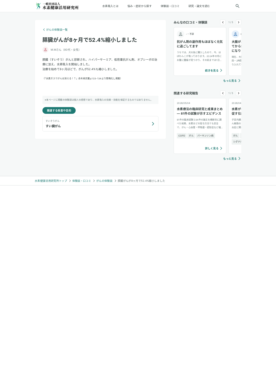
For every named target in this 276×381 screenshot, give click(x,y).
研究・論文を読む (199, 6)
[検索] (237, 6)
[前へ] (222, 22)
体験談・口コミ (170, 6)
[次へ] (238, 22)
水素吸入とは (110, 6)
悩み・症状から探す (139, 6)
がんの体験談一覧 (57, 29)
